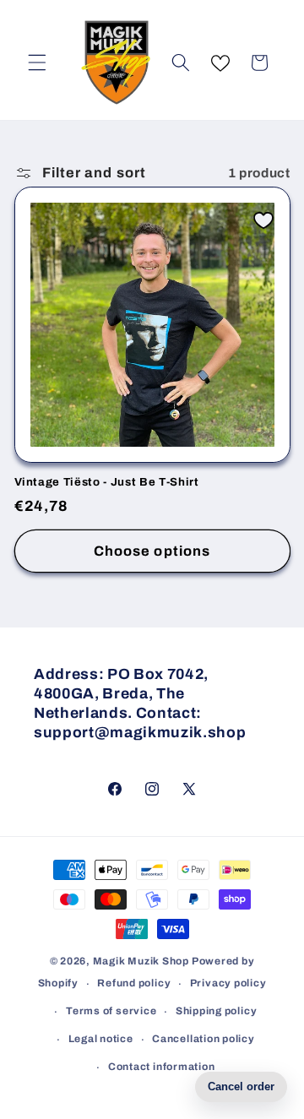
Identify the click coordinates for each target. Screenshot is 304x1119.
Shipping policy (217, 1011)
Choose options (152, 551)
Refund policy (134, 983)
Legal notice (100, 1039)
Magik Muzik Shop (141, 961)
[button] (37, 62)
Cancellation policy (203, 1039)
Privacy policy (228, 983)
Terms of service (111, 1011)
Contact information (161, 1067)
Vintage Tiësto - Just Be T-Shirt (106, 481)
